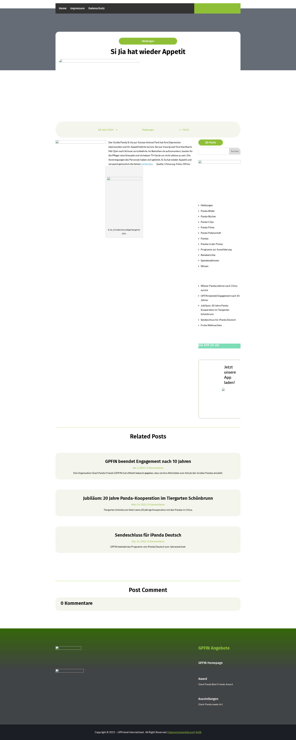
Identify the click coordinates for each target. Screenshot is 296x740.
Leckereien (147, 163)
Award (202, 679)
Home (62, 8)
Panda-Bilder (208, 210)
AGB (198, 732)
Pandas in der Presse (212, 243)
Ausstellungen (208, 699)
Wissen (204, 266)
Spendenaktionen (210, 260)
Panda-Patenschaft (211, 232)
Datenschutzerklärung (180, 732)
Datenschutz (96, 8)
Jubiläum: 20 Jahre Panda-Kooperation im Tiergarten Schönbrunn (215, 310)
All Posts (210, 142)
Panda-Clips (207, 221)
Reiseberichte (208, 254)
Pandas (204, 238)
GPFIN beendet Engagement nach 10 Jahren (148, 461)
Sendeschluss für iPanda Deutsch (218, 319)
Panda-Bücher (208, 216)
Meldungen (148, 41)
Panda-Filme (207, 227)
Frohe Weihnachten (211, 325)
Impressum (77, 8)
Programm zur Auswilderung (216, 249)
